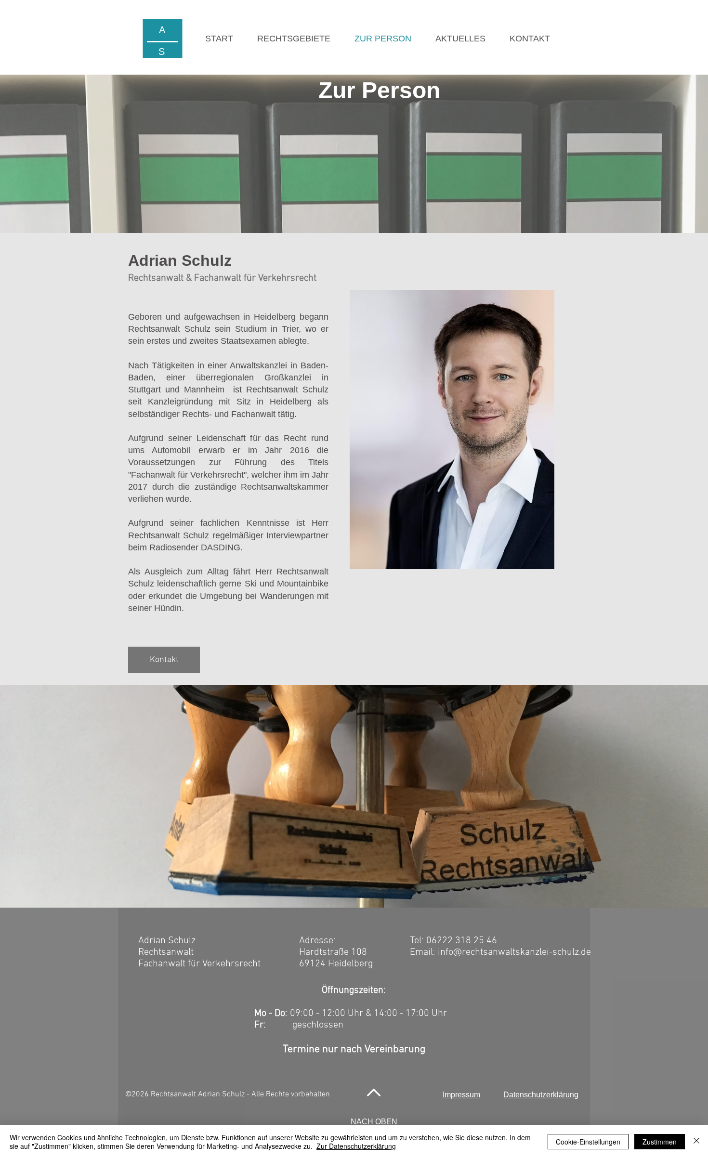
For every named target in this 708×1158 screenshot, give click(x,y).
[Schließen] (696, 1141)
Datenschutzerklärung (540, 1095)
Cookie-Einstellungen (588, 1141)
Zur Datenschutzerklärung (356, 1146)
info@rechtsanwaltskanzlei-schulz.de (514, 952)
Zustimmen (659, 1141)
